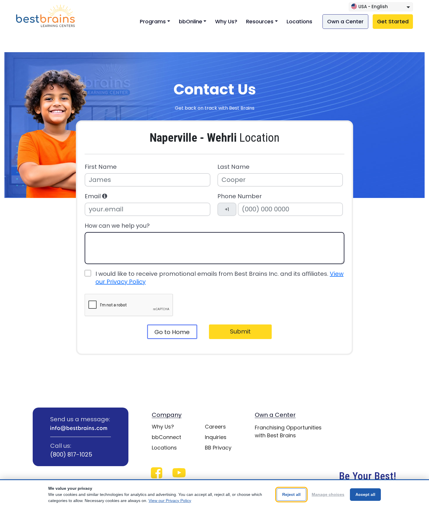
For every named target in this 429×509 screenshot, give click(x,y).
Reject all (291, 494)
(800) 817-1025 (71, 454)
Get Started (393, 21)
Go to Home (172, 332)
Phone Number (239, 196)
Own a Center (345, 21)
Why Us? (226, 21)
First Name (101, 167)
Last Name (233, 167)
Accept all (365, 494)
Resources (259, 21)
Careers (215, 426)
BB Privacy (218, 447)
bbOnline (190, 21)
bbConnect (166, 437)
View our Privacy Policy (170, 500)
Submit (240, 331)
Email (93, 196)
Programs (153, 21)
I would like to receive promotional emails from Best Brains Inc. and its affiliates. (219, 278)
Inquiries (215, 437)
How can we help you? (117, 226)
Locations (299, 21)
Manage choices (328, 494)
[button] (104, 196)
